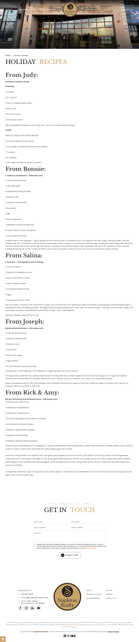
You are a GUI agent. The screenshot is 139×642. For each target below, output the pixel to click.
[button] (3, 639)
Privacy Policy (91, 548)
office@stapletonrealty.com (34, 598)
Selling (107, 9)
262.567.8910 (27, 594)
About (9, 9)
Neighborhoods (47, 9)
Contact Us (127, 9)
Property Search (26, 9)
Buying (89, 9)
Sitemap (80, 632)
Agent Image (113, 632)
